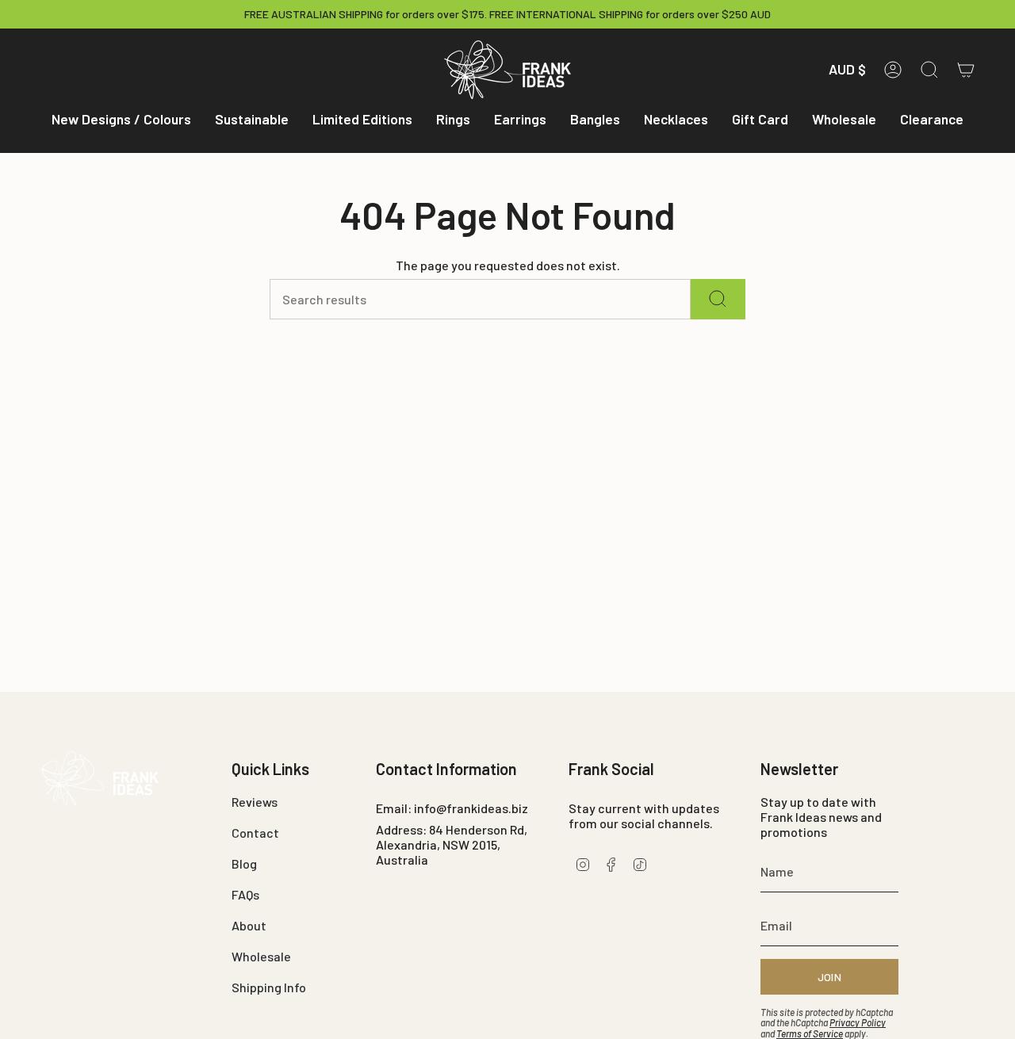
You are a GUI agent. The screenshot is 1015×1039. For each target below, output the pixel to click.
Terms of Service (809, 1033)
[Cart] (966, 69)
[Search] (718, 299)
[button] (121, 120)
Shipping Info (269, 987)
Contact (255, 832)
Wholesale (261, 956)
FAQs (245, 894)
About (249, 925)
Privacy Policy (857, 1022)
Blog (244, 863)
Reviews (255, 801)
